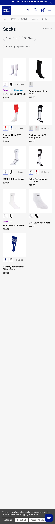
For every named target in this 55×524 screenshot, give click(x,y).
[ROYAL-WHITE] (11, 128)
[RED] (37, 128)
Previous (9, 1)
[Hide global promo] (50, 3)
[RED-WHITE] (5, 128)
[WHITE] (5, 84)
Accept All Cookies (39, 519)
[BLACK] (11, 84)
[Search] (35, 10)
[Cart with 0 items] (42, 10)
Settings (8, 519)
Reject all (21, 519)
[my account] (28, 10)
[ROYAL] (5, 260)
